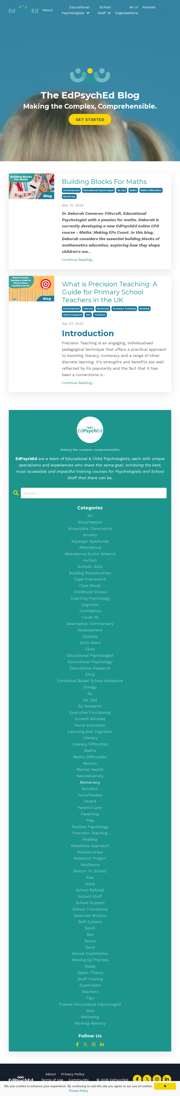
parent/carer (90, 807)
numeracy (69, 196)
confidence (90, 610)
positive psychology (90, 826)
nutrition (90, 788)
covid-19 (90, 617)
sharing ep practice (90, 959)
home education (90, 725)
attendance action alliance (90, 553)
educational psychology (90, 661)
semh (90, 928)
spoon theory (90, 972)
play (90, 820)
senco (90, 940)
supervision (90, 985)
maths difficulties (151, 190)
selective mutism (90, 915)
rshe (90, 883)
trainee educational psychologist (90, 1004)
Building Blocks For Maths (104, 182)
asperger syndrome (90, 541)
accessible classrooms (90, 528)
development (71, 190)
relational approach (90, 845)
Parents (148, 7)
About (47, 10)
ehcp (90, 674)
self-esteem (90, 921)
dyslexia (90, 636)
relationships (90, 852)
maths (133, 190)
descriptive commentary (90, 623)
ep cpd (121, 190)
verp (90, 1010)
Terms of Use (52, 1080)
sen (88, 314)
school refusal (90, 890)
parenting (90, 814)
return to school (90, 871)
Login (164, 10)
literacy (88, 308)
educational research (90, 668)
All (90, 515)
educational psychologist (98, 190)
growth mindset (90, 718)
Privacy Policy (72, 1074)
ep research (90, 706)
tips (90, 998)
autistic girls (90, 566)
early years (90, 642)
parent (90, 801)
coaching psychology (90, 598)
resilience (90, 864)
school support (72, 314)
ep (90, 693)
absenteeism (90, 522)
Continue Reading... (78, 260)
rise (90, 877)
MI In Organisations (126, 10)
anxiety (90, 534)
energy (90, 687)
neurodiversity (90, 775)
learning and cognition (90, 731)
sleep (90, 966)
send (90, 947)
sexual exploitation (90, 953)
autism (90, 560)
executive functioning (90, 712)
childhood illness (90, 592)
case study (90, 585)
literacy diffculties (90, 744)
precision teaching (124, 308)
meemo (90, 763)
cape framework (90, 579)
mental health (90, 769)
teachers (100, 314)
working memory (90, 1023)
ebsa (90, 649)
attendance (90, 547)
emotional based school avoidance (90, 680)
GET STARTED (90, 119)
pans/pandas (90, 795)
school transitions (90, 909)
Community (79, 1080)
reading (144, 308)
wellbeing (90, 1016)
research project (90, 858)
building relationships (90, 573)
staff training (90, 979)
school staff (90, 896)
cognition (90, 604)
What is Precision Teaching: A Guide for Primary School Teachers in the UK (109, 292)
